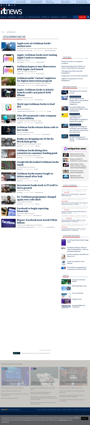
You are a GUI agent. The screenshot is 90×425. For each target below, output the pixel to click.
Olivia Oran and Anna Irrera (23, 134)
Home (3, 32)
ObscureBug (64, 201)
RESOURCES (54, 17)
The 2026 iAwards (77, 293)
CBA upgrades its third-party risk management (71, 72)
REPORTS (44, 17)
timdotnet (66, 209)
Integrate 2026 (77, 299)
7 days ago (82, 230)
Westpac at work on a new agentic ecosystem (72, 63)
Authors (59, 409)
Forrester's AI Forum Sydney (78, 280)
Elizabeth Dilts (20, 73)
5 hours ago (83, 204)
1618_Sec (66, 192)
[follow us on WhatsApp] (12, 5)
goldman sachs (11, 32)
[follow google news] (9, 5)
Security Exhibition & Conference (78, 306)
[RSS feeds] (14, 5)
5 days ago (82, 222)
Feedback (64, 409)
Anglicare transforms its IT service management (72, 80)
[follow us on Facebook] (6, 5)
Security (36, 169)
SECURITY (21, 17)
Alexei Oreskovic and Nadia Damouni (25, 227)
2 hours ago (76, 196)
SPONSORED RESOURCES (71, 236)
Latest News (6, 2)
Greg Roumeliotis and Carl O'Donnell (25, 111)
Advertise (69, 409)
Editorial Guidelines (52, 409)
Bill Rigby (19, 215)
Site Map (85, 409)
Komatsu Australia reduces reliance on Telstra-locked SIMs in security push (73, 67)
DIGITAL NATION (33, 17)
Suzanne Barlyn (20, 85)
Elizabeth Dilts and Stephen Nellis (24, 50)
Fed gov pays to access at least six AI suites (74, 76)
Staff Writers (20, 146)
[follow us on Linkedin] (1, 5)
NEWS (2, 17)
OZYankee (69, 218)
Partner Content (70, 86)
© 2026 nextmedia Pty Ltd (14, 409)
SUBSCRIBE (82, 17)
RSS (88, 409)
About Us (45, 409)
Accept (84, 418)
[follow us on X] (4, 5)
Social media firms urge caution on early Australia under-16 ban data (73, 221)
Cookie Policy (63, 420)
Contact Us (39, 409)
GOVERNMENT (12, 17)
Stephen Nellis (20, 62)
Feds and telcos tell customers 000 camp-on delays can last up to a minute (74, 203)
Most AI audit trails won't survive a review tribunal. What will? (36, 353)
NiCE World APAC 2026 (79, 286)
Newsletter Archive (77, 409)
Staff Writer (19, 99)
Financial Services (40, 62)
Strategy (49, 111)
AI (26, 17)
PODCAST (64, 17)
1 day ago (75, 213)
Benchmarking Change (50, 50)
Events (65, 275)
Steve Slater (19, 192)
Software (38, 146)
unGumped (64, 227)
